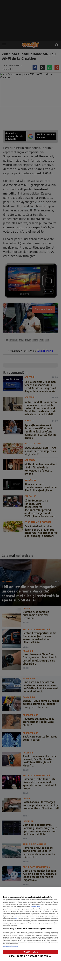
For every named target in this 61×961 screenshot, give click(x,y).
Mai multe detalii (35, 906)
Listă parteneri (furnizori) (10, 946)
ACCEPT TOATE (30, 952)
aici (16, 918)
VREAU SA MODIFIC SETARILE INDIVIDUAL (30, 956)
